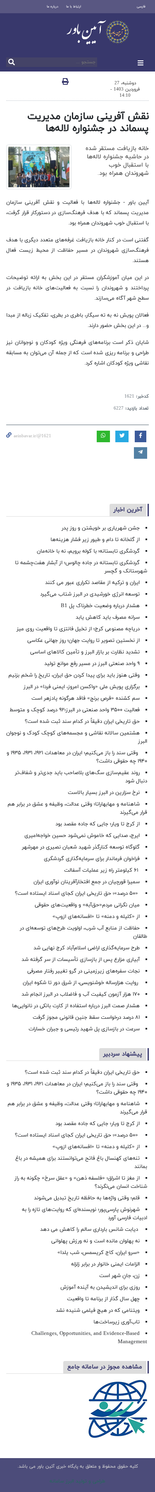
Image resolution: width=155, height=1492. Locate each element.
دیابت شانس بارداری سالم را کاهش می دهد (90, 1229)
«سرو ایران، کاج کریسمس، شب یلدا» (98, 1252)
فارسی (141, 6)
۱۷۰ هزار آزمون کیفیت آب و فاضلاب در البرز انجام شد (80, 994)
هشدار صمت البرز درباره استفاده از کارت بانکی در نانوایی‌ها (76, 1006)
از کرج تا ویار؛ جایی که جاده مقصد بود (97, 824)
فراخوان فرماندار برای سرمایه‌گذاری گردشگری (92, 859)
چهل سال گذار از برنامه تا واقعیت (103, 1299)
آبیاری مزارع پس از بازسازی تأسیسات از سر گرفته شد (80, 959)
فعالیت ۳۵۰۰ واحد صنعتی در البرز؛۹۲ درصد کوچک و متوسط (75, 710)
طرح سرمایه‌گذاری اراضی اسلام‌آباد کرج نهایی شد (86, 948)
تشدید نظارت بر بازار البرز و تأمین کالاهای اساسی (85, 652)
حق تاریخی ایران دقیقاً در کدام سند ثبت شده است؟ (82, 721)
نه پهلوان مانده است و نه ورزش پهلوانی (95, 1241)
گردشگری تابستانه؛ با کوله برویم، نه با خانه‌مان (88, 551)
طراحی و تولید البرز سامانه (77, 1481)
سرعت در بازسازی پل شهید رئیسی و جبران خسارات (84, 1029)
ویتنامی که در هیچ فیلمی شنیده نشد (98, 1310)
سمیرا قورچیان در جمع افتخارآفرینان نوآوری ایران (86, 882)
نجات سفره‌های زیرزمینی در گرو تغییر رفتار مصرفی (83, 971)
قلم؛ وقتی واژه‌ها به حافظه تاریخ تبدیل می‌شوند (87, 1198)
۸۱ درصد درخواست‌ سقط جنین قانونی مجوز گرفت (85, 1017)
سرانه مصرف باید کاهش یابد (108, 617)
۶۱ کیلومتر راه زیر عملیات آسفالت (102, 870)
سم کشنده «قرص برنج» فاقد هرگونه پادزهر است (85, 698)
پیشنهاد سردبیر (122, 1054)
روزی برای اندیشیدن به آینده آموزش (100, 1287)
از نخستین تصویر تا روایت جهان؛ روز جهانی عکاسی (83, 640)
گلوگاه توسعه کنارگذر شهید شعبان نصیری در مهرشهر (81, 847)
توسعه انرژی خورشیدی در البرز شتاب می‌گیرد (90, 594)
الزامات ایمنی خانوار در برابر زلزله (105, 1264)
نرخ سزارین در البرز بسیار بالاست (104, 792)
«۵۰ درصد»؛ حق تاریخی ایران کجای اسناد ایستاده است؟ (77, 893)
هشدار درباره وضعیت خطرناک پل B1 (100, 606)
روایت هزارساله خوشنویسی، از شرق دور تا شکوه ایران (81, 983)
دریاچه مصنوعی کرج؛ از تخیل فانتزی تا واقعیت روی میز (78, 629)
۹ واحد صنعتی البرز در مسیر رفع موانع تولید (92, 663)
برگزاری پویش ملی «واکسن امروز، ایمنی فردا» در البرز (82, 687)
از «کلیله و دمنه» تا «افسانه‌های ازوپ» (96, 916)
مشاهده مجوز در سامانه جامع (104, 1367)
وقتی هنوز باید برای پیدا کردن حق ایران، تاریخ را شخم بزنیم (74, 675)
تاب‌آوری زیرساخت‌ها (116, 1322)
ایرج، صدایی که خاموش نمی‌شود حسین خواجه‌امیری (82, 835)
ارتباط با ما (73, 6)
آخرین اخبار (128, 509)
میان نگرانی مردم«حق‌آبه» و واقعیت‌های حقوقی (87, 905)
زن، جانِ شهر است (119, 1276)
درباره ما (52, 6)
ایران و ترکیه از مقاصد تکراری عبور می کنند (92, 582)
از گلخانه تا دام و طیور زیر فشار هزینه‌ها (95, 539)
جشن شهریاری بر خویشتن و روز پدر (101, 528)
